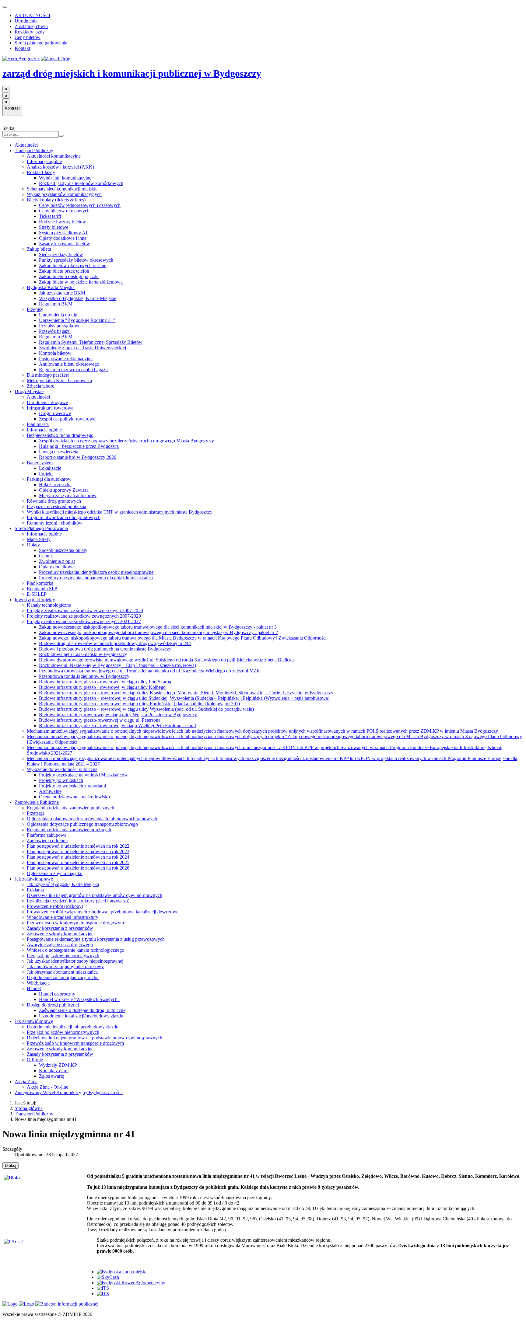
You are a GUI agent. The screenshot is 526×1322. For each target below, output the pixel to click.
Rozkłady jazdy (30, 31)
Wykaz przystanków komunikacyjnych (64, 194)
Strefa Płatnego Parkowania (41, 528)
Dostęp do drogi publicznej (53, 1004)
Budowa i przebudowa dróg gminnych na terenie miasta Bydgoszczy (105, 648)
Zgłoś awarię (51, 1076)
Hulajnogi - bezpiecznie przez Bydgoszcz (79, 446)
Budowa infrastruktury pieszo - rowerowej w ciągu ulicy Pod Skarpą (105, 681)
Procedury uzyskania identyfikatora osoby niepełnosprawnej (97, 572)
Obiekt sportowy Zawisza (64, 490)
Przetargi (35, 813)
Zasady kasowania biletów (64, 243)
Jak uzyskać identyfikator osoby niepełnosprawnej (75, 961)
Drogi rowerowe (55, 413)
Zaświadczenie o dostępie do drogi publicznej (83, 1010)
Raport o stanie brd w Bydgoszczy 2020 (77, 457)
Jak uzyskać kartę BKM (62, 292)
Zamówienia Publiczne (37, 802)
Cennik (46, 555)
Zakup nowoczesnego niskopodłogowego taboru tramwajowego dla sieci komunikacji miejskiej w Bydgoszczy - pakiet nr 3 (158, 627)
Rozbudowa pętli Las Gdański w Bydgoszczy (83, 654)
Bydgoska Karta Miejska (51, 287)
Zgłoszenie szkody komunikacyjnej (61, 933)
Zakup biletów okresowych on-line (72, 265)
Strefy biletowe (53, 227)
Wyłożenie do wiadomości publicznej (63, 769)
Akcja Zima (26, 1081)
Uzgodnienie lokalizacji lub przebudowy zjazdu (72, 1026)
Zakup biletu (39, 249)
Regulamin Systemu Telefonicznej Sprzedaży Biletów (90, 342)
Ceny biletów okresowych (64, 210)
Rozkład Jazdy (41, 172)
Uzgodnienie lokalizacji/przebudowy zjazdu (81, 1015)
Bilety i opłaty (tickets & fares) (56, 199)
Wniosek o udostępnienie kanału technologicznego (75, 950)
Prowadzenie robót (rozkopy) (55, 906)
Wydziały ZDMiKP (58, 1065)
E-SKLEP (37, 594)
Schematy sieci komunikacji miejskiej (63, 188)
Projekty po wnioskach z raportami (72, 785)
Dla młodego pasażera (48, 375)
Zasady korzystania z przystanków (60, 928)
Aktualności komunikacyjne (54, 156)
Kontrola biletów (55, 353)
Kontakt (22, 48)
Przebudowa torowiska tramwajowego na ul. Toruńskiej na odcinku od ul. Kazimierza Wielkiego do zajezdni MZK (149, 670)
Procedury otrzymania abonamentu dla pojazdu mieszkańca (96, 577)
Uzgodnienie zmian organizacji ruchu (63, 977)
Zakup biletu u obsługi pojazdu (69, 276)
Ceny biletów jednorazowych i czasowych (80, 205)
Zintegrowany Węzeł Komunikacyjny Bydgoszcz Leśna (69, 1092)
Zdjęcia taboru (40, 386)
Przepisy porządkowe (59, 325)
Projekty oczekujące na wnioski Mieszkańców (83, 774)
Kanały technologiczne (49, 605)
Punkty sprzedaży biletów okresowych (76, 260)
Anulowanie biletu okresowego (69, 364)
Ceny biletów (27, 37)
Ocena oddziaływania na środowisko (74, 796)
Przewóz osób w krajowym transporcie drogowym (75, 922)
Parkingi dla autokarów (49, 479)
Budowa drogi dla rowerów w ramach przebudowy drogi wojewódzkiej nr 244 (115, 643)
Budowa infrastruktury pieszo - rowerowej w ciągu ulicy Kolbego (102, 687)
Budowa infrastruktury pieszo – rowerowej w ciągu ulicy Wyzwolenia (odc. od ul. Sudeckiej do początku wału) (146, 709)
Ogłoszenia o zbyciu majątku (54, 873)
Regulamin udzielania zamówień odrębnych (69, 829)
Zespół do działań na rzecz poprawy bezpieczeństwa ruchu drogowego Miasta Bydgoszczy (126, 440)
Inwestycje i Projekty (35, 599)
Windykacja (38, 982)
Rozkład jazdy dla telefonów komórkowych (81, 183)
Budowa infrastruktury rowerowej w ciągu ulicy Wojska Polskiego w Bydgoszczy (118, 714)
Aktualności (26, 145)
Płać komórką (40, 583)
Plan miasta (38, 424)
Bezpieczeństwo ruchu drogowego (60, 435)
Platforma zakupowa (46, 835)
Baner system (40, 462)
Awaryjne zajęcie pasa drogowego (60, 944)
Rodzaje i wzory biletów (62, 221)
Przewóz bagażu (55, 331)
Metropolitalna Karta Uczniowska (59, 380)
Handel (34, 988)
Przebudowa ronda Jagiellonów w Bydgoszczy (84, 676)
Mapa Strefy (39, 539)
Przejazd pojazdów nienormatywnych (63, 955)
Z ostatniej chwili (31, 26)
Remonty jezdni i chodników (54, 522)
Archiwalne (50, 791)
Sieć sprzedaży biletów (61, 254)
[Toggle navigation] (4, 7)
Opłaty (33, 544)
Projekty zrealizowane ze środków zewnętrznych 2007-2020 (85, 610)
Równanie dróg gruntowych (54, 501)
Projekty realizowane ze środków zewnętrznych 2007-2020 (84, 616)
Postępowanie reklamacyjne (66, 358)
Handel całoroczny (57, 993)
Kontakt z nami (53, 1070)
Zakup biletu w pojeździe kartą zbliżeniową (81, 281)
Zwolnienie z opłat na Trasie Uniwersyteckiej (82, 347)
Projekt (46, 473)
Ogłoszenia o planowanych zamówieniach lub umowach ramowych (92, 818)
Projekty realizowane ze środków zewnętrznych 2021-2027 (84, 621)
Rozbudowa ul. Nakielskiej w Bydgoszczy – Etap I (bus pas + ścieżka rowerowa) (117, 665)
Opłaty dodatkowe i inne (62, 238)
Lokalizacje (50, 468)
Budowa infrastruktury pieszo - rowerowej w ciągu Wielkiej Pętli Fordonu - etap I (117, 725)
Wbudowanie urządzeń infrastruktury (62, 917)
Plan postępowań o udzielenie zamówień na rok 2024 (78, 857)
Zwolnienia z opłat (57, 561)
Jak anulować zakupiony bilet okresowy (65, 966)
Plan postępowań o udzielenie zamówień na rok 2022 (78, 846)
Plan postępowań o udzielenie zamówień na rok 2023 (78, 851)
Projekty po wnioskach (61, 780)
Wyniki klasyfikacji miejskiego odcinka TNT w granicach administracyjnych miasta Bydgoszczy (119, 511)
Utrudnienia (26, 20)
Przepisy (35, 309)
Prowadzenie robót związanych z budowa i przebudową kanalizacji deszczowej (103, 911)
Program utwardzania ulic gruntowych (63, 517)
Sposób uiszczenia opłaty (63, 550)
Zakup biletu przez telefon (64, 271)
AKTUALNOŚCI (32, 15)
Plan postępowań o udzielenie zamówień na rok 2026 (78, 867)
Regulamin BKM (55, 303)
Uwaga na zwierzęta (58, 451)
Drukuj (10, 1165)
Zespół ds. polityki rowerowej (67, 418)
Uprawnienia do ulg (58, 314)
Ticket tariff (50, 216)
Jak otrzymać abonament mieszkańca (62, 972)
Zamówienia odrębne (47, 840)
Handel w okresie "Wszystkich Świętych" (79, 999)
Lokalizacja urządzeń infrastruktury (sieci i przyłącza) (78, 900)
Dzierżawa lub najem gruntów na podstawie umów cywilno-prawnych (94, 895)
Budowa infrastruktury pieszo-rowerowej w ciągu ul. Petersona (99, 720)
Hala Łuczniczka (55, 484)
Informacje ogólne (44, 161)
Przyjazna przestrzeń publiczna (56, 506)
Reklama (35, 889)
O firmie (35, 1059)
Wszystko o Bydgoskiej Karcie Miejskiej (78, 298)
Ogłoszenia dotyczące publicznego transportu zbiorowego (82, 824)
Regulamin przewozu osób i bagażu (73, 369)
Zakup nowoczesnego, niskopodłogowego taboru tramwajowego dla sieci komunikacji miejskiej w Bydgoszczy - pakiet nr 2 (158, 632)
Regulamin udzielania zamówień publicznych (70, 807)
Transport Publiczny (34, 150)
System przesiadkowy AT (63, 232)
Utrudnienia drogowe (47, 402)
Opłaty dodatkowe (57, 566)
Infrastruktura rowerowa (50, 407)
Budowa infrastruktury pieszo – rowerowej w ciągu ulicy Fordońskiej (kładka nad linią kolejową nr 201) (139, 703)
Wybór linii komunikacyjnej (66, 177)
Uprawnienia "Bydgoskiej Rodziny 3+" (77, 320)
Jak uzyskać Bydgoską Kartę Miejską (63, 884)
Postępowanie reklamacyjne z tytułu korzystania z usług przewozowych (96, 939)
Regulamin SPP (42, 588)
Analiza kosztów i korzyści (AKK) (60, 166)
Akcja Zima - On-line (47, 1087)
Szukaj (9, 128)
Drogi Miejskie (29, 391)
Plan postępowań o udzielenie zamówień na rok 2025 (78, 862)
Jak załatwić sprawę (34, 878)
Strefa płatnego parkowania (41, 42)
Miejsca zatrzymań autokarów (67, 495)
